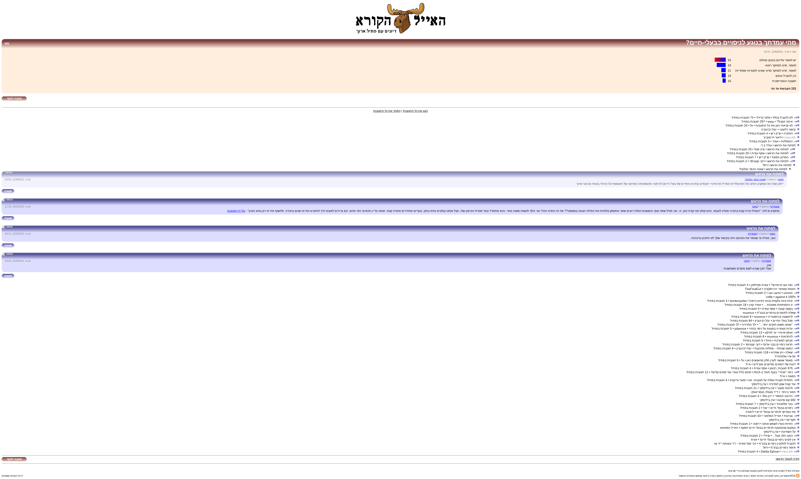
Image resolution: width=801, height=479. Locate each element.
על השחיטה (788, 431)
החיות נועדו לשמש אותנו (777, 423)
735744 (8, 172)
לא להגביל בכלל (783, 117)
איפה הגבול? (785, 121)
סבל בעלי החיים (783, 320)
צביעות (788, 415)
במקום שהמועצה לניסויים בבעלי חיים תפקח (768, 427)
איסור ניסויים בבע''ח (783, 447)
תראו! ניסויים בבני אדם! (778, 344)
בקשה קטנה (785, 308)
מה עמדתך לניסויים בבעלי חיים (776, 411)
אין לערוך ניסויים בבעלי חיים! (778, 439)
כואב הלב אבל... (783, 435)
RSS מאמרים (788, 475)
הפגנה (792, 376)
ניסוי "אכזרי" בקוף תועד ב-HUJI (773, 372)
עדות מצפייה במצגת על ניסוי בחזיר (771, 328)
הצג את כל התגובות (415, 110)
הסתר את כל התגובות (386, 110)
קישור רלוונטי (788, 129)
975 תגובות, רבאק (781, 368)
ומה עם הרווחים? (782, 285)
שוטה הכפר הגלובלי (755, 179)
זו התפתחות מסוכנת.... (778, 304)
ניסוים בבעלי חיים (782, 407)
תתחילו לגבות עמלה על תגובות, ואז (770, 380)
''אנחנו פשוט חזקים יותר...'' (776, 324)
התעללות (787, 141)
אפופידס (775, 206)
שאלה (789, 352)
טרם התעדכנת (740, 475)
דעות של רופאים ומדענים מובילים (774, 364)
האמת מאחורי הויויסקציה (780, 289)
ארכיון (728, 475)
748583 (9, 254)
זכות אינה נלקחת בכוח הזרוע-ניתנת (771, 300)
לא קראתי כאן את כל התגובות (774, 125)
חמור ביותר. (788, 392)
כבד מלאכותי (784, 404)
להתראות (787, 336)
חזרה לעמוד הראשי (787, 458)
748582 (9, 227)
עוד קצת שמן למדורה (782, 384)
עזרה (712, 475)
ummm (788, 292)
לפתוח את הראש (785, 145)
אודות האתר (756, 475)
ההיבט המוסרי (784, 396)
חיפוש (720, 475)
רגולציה (788, 133)
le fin (792, 356)
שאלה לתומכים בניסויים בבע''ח (776, 312)
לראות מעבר (785, 388)
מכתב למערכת (783, 340)
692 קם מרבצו (786, 400)
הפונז (781, 179)
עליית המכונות (236, 210)
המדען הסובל (780, 157)
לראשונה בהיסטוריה (780, 316)
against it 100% (785, 296)
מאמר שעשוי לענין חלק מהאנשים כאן (770, 360)
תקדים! (791, 419)
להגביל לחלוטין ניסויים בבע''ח (777, 443)
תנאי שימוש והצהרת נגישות (693, 475)
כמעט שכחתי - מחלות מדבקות (773, 348)
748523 (9, 199)
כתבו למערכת (772, 475)
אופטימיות (786, 332)
